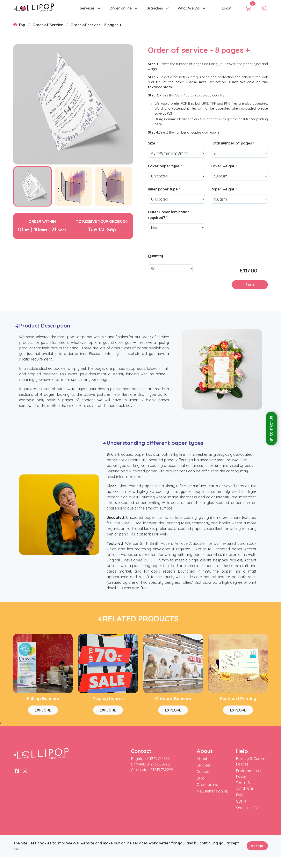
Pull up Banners (43, 698)
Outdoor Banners (173, 698)
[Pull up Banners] (43, 663)
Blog (200, 778)
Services (87, 8)
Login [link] (226, 8)
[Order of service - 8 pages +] (32, 205)
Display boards (108, 698)
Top (21, 24)
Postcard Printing (238, 698)
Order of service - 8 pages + (96, 24)
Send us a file (247, 807)
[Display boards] (108, 663)
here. (158, 124)
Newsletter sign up (212, 791)
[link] (34, 8)
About (202, 758)
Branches (154, 8)
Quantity (155, 256)
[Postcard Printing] (238, 663)
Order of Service (48, 24)
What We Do (189, 8)
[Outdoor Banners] (173, 663)
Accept (257, 845)
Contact (203, 771)
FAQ (239, 794)
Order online (120, 8)
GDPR (241, 801)
